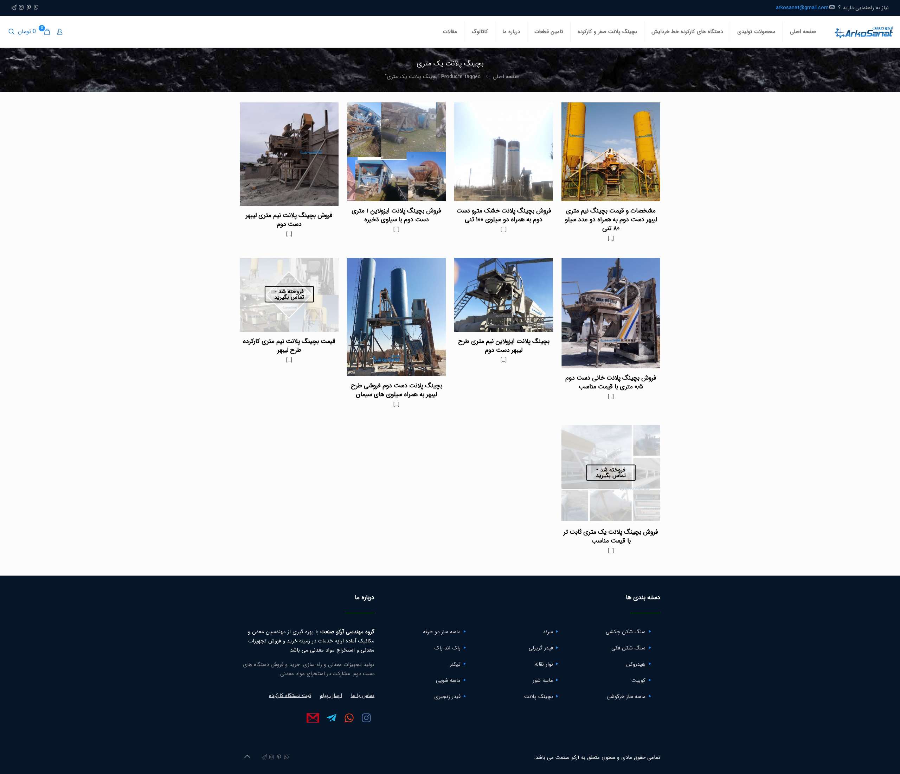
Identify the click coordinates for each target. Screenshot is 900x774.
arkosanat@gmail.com (802, 8)
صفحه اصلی (506, 76)
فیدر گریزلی (541, 648)
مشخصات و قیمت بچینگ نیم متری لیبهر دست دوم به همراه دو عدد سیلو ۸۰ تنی (611, 219)
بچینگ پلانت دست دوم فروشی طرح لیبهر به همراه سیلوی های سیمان (396, 390)
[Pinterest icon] (28, 8)
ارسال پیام (331, 695)
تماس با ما (362, 695)
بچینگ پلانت (538, 696)
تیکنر (455, 664)
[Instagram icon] (21, 8)
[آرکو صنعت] (863, 31)
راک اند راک (447, 648)
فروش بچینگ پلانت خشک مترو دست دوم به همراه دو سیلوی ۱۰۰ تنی (503, 215)
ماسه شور (543, 680)
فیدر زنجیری (447, 696)
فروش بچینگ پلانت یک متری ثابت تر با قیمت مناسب (611, 536)
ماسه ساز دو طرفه (442, 632)
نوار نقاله (544, 664)
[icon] (14, 8)
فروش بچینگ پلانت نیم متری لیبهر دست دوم (289, 219)
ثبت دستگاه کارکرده (290, 695)
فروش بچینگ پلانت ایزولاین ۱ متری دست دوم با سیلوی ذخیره (396, 215)
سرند (548, 632)
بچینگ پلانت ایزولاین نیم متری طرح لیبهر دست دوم (503, 345)
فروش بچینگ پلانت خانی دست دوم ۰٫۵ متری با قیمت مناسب (610, 382)
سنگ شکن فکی (628, 648)
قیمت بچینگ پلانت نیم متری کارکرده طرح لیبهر (289, 345)
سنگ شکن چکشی (625, 632)
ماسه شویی (448, 680)
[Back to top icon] (247, 757)
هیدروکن (635, 664)
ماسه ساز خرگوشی (626, 696)
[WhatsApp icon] (36, 8)
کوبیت (638, 680)
